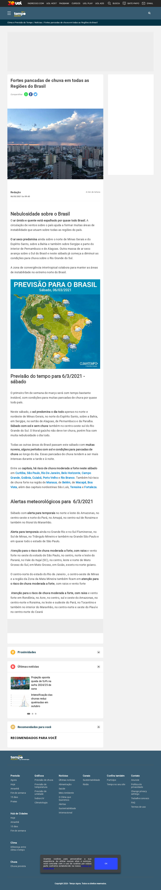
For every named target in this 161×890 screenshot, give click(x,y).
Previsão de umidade (40, 792)
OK (106, 863)
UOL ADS (99, 3)
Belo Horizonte (70, 473)
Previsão (15, 775)
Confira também (116, 775)
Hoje (13, 784)
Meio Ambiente (66, 793)
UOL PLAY (88, 3)
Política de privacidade (137, 785)
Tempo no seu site (116, 784)
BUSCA (116, 3)
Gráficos (39, 775)
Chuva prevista (18, 866)
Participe (111, 780)
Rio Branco (68, 477)
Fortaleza (90, 487)
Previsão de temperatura (41, 785)
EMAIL (150, 3)
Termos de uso (138, 807)
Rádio (86, 784)
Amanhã (15, 788)
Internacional (65, 812)
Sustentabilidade (67, 808)
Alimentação (65, 784)
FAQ (133, 802)
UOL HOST (51, 3)
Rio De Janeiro (50, 473)
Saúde (62, 788)
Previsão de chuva (44, 780)
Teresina (75, 487)
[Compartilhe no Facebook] (30, 94)
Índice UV (39, 798)
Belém (66, 482)
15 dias (14, 797)
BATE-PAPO (133, 3)
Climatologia (41, 802)
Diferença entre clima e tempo (18, 848)
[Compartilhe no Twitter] (35, 94)
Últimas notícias (67, 780)
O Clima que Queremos (65, 798)
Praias (14, 801)
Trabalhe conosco (140, 798)
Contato (135, 775)
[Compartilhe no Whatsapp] (25, 94)
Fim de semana (18, 793)
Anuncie (135, 780)
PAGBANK (64, 3)
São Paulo (33, 473)
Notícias (63, 775)
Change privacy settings (139, 792)
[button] (28, 714)
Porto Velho (50, 477)
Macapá (81, 482)
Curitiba (20, 473)
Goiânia (26, 477)
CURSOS (76, 3)
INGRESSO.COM (36, 3)
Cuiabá (37, 477)
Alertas (62, 804)
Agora (14, 780)
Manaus (51, 482)
